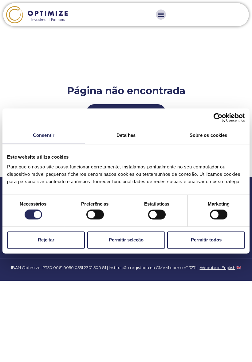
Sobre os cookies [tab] (208, 135)
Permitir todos (206, 239)
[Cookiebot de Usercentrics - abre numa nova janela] (218, 117)
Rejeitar (46, 239)
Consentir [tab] (43, 135)
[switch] (95, 215)
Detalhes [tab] (126, 135)
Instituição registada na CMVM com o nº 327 (152, 267)
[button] (161, 15)
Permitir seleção (126, 239)
